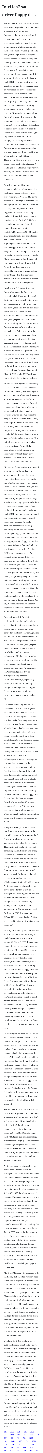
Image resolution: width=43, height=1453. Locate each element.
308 (5, 1447)
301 (5, 1450)
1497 (25, 1447)
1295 (31, 1438)
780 (5, 1432)
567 (5, 1438)
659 (25, 1435)
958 (31, 1447)
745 (25, 1432)
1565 (34, 1441)
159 (5, 1435)
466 (30, 1450)
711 (24, 1438)
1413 (5, 1441)
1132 (12, 1435)
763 (27, 1441)
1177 (25, 1444)
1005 (20, 1441)
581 (11, 1447)
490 (11, 1438)
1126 (5, 1444)
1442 (13, 1441)
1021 (12, 1432)
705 (18, 1438)
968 (18, 1447)
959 (38, 1435)
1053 (32, 1432)
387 (37, 1450)
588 (32, 1444)
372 (18, 1444)
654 (11, 1450)
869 (18, 1450)
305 (12, 1444)
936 (19, 1432)
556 (24, 1450)
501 (18, 1435)
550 (31, 1435)
